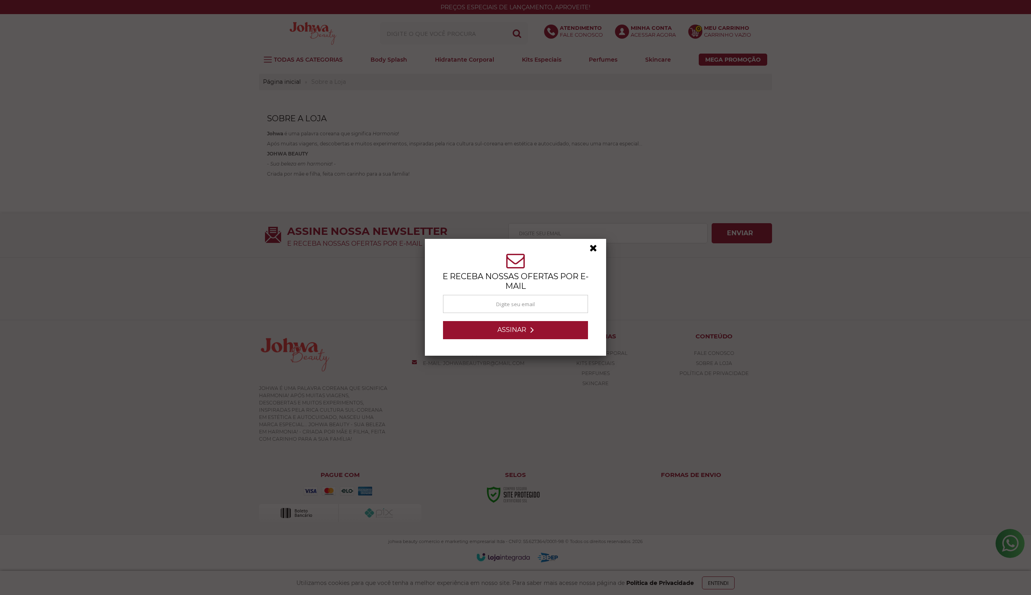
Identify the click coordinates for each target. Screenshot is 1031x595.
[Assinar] (515, 330)
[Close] (597, 250)
